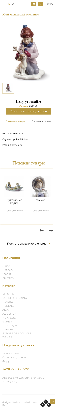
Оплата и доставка (14, 357)
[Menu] (4, 4)
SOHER (7, 321)
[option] (8, 88)
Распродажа (10, 325)
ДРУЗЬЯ (40, 200)
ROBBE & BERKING (14, 298)
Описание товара (15, 121)
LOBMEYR (8, 329)
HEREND (8, 306)
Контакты (8, 278)
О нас (6, 266)
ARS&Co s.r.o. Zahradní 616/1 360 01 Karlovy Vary (23, 380)
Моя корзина (10, 353)
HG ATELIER (10, 317)
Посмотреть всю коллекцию (27, 243)
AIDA (5, 310)
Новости (7, 270)
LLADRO (7, 302)
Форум (7, 361)
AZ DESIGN (9, 314)
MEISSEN (8, 294)
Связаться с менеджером (28, 111)
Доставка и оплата (41, 121)
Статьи (6, 274)
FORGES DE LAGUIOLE (16, 333)
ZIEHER (7, 337)
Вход (50, 4)
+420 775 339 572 (15, 369)
